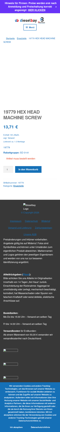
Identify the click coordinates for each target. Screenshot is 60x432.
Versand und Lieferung (19, 227)
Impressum (15, 221)
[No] (56, 407)
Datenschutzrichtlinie (40, 427)
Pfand (26, 274)
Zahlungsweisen (43, 227)
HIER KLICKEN (36, 10)
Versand (11, 138)
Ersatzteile (22, 38)
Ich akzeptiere (16, 427)
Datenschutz (31, 221)
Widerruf (45, 221)
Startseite (10, 38)
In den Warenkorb (28, 169)
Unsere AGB (30, 234)
